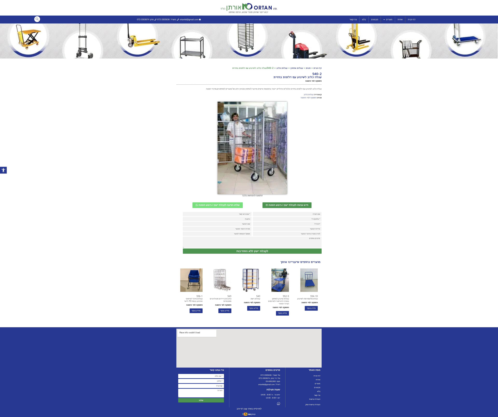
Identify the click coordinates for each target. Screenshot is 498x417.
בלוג (364, 19)
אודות (400, 19)
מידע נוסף (311, 308)
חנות (308, 67)
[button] (3, 170)
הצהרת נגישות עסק (312, 405)
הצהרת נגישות (314, 399)
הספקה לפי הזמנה (309, 97)
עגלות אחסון (296, 67)
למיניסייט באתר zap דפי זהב (249, 409)
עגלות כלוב (282, 67)
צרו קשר (353, 19)
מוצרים (389, 19)
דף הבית (411, 19)
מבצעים (374, 19)
